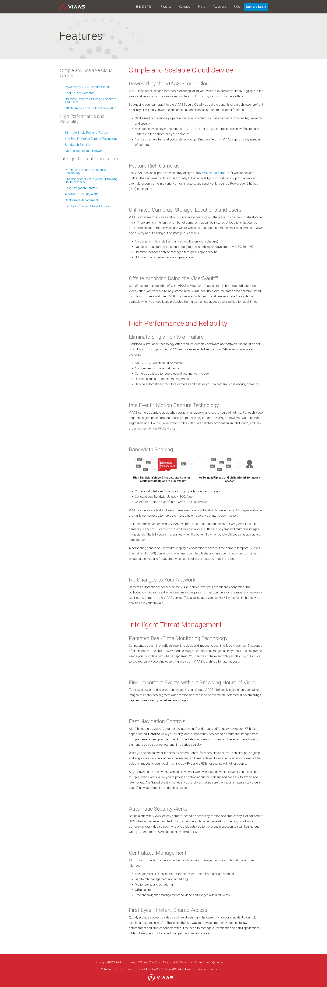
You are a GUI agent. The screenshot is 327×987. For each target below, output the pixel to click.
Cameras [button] (184, 6)
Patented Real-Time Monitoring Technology (85, 171)
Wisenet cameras (213, 173)
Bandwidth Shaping (77, 145)
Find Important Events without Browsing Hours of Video (91, 180)
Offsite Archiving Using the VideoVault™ (90, 108)
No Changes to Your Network (84, 151)
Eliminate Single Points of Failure (86, 132)
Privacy (132, 962)
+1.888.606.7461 (195, 962)
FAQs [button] (237, 6)
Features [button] (166, 6)
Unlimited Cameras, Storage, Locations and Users (91, 100)
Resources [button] (219, 6)
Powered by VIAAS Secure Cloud (87, 87)
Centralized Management (81, 200)
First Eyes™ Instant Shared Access (88, 206)
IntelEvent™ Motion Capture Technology (91, 138)
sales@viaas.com (217, 962)
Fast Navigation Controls (81, 188)
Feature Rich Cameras (79, 93)
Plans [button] (201, 6)
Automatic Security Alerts (82, 194)
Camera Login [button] (256, 7)
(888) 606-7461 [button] (144, 6)
